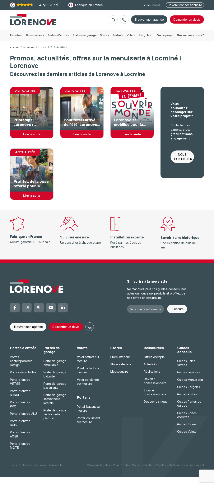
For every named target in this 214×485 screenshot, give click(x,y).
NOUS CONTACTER (183, 157)
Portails (83, 397)
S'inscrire (177, 309)
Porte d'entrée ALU (23, 413)
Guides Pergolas (188, 387)
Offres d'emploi (154, 357)
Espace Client (151, 5)
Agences (28, 47)
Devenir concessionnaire (185, 5)
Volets (82, 348)
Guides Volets (186, 431)
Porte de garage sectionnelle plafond (54, 414)
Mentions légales (98, 465)
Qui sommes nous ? (190, 35)
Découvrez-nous (155, 401)
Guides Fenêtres (188, 372)
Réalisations (152, 371)
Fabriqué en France (89, 5)
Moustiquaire (119, 371)
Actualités (150, 364)
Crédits (161, 465)
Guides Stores (187, 424)
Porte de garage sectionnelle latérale (54, 399)
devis (186, 19)
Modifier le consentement (186, 465)
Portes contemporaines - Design (22, 361)
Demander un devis (65, 326)
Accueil (14, 47)
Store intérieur (120, 357)
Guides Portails (187, 394)
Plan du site (121, 465)
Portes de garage (51, 350)
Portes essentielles (23, 372)
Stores (116, 348)
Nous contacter (142, 465)
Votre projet (165, 35)
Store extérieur (120, 364)
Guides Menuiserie (190, 379)
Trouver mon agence (149, 19)
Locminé (43, 47)
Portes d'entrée (23, 348)
